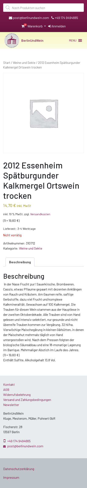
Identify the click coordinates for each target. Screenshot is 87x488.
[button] (72, 40)
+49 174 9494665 (66, 18)
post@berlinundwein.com (30, 18)
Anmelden (58, 26)
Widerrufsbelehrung (17, 395)
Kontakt (9, 384)
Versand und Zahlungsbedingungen (27, 400)
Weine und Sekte (24, 63)
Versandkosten (40, 214)
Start (6, 63)
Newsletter (11, 405)
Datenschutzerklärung (18, 469)
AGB (6, 389)
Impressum (11, 477)
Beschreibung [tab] (20, 262)
